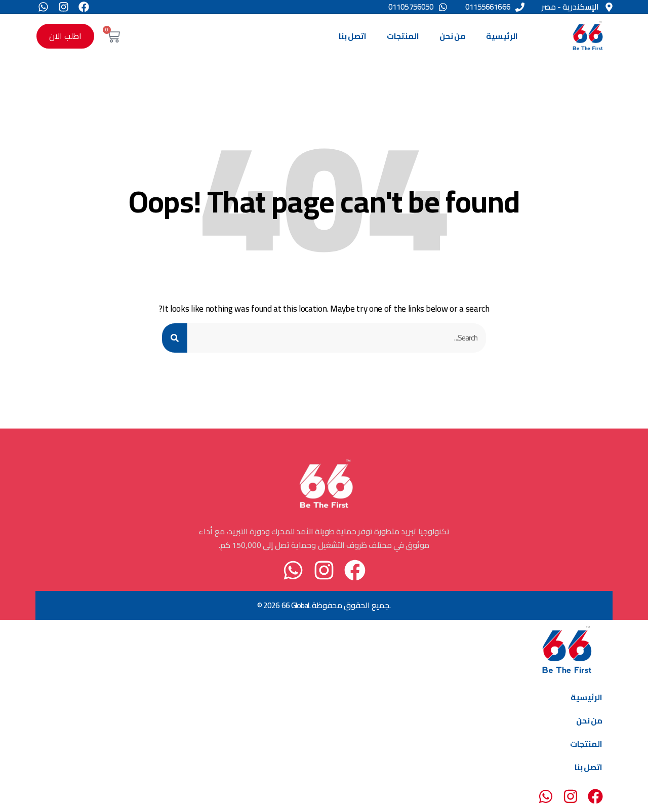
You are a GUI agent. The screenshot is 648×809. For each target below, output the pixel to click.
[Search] (174, 337)
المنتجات (403, 36)
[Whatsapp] (43, 7)
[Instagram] (63, 7)
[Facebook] (83, 7)
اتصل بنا (353, 36)
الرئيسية (502, 36)
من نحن (452, 36)
